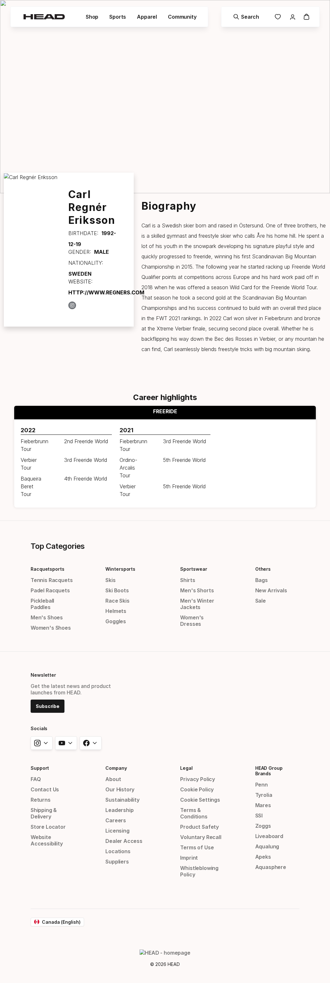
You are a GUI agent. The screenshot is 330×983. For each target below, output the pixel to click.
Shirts (187, 580)
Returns (41, 800)
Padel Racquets (50, 590)
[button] (92, 17)
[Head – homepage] (44, 16)
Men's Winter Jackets (197, 603)
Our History (119, 789)
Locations (117, 851)
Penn (261, 784)
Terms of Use (197, 847)
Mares (263, 805)
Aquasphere (270, 867)
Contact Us (45, 789)
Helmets (115, 611)
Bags (261, 580)
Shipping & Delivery (44, 813)
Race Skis (117, 600)
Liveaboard (269, 836)
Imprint (189, 857)
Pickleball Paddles (42, 603)
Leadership (119, 810)
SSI (259, 815)
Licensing (117, 830)
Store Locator (48, 827)
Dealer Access (123, 841)
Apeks (263, 857)
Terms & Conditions (193, 813)
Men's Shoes (47, 617)
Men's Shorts (197, 590)
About (113, 779)
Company (116, 768)
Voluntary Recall (200, 837)
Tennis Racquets (52, 580)
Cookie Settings (200, 800)
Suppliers (117, 861)
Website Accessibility (47, 840)
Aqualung (267, 846)
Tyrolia (263, 795)
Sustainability (122, 800)
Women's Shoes (51, 628)
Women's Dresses (192, 620)
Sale (260, 600)
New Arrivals (271, 590)
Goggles (115, 621)
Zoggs (263, 826)
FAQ (36, 779)
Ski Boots (117, 590)
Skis (110, 580)
